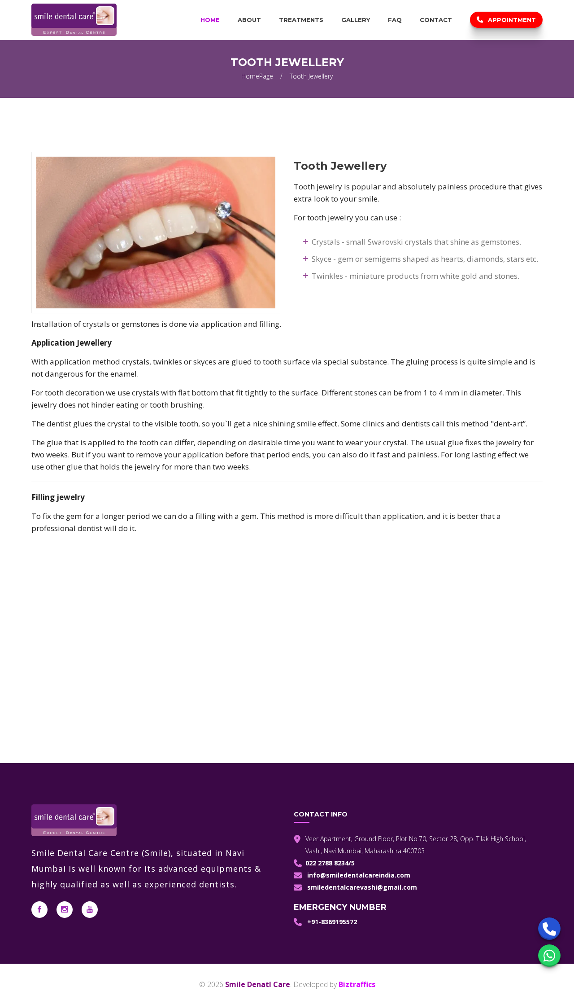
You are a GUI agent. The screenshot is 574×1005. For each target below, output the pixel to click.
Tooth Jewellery (311, 76)
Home (210, 19)
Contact (436, 19)
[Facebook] (39, 909)
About (249, 19)
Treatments (301, 19)
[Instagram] (65, 909)
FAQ (395, 19)
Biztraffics (357, 984)
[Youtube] (90, 909)
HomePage (257, 76)
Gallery (355, 19)
